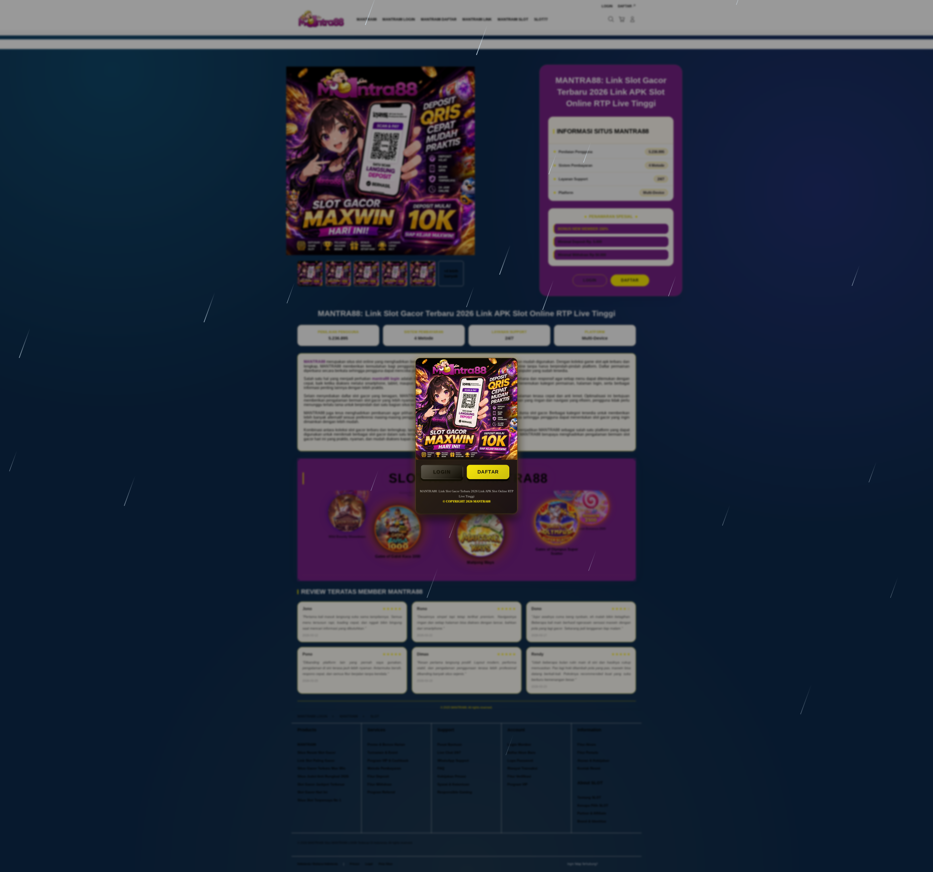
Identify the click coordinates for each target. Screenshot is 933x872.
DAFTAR (488, 472)
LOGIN (442, 472)
